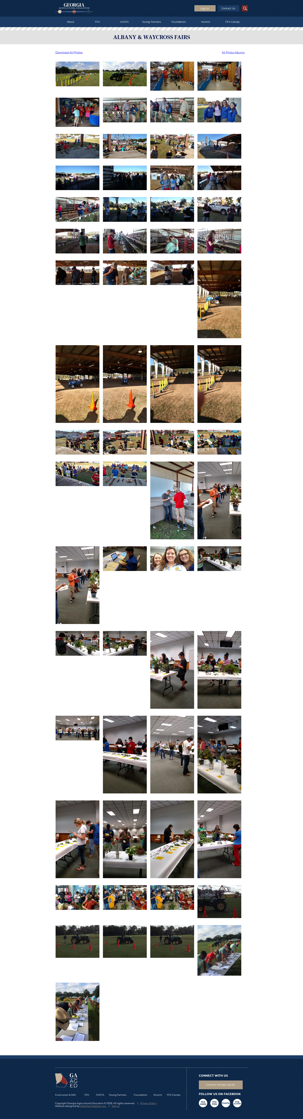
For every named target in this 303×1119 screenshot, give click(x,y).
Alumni (205, 21)
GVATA (124, 21)
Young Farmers (151, 21)
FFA (97, 21)
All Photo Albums (233, 52)
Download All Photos (69, 52)
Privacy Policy (148, 1103)
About (70, 21)
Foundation (178, 21)
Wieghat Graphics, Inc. (93, 1106)
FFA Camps (232, 21)
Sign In (116, 1106)
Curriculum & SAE (65, 1094)
